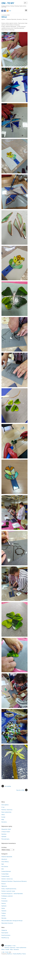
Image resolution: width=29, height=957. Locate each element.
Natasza (3, 19)
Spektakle (3, 836)
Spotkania (3, 905)
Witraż (4, 17)
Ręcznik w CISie (21, 790)
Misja (2, 819)
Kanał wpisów (4, 932)
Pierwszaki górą (5, 839)
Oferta (3, 814)
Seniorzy (3, 903)
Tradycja (3, 913)
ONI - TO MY (6, 952)
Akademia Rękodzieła (11, 19)
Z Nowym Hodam (5, 831)
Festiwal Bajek (5, 874)
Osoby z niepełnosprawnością (8, 888)
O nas (2, 807)
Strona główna (5, 804)
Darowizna (4, 822)
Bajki (2, 864)
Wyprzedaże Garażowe (7, 923)
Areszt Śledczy (5, 861)
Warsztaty (25, 19)
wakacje (3, 915)
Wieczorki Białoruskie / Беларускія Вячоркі (11, 920)
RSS (10, 10)
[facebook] (2, 11)
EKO (2, 869)
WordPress (9, 953)
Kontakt (3, 817)
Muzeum (3, 883)
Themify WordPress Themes (19, 953)
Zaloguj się (4, 930)
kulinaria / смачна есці (7, 878)
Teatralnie (3, 910)
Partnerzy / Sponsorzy (6, 809)
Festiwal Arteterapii (6, 871)
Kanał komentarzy (5, 935)
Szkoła (3, 908)
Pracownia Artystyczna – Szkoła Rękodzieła (12, 893)
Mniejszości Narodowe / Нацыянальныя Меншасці (14, 881)
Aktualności (19, 19)
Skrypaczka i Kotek (6, 829)
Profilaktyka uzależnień (7, 896)
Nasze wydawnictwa (6, 812)
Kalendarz (3, 834)
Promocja (3, 898)
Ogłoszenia (4, 886)
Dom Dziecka (4, 866)
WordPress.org (5, 937)
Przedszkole (4, 901)
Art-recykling (6, 786)
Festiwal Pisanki (5, 876)
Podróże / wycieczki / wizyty (8, 891)
